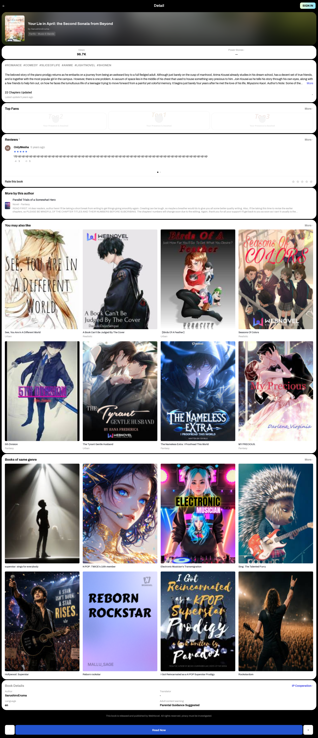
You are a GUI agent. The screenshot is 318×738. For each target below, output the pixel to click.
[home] (3, 5)
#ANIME (67, 65)
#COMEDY (30, 65)
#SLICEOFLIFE (49, 65)
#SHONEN (104, 65)
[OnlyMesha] (8, 148)
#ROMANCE (13, 65)
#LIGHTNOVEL (85, 65)
